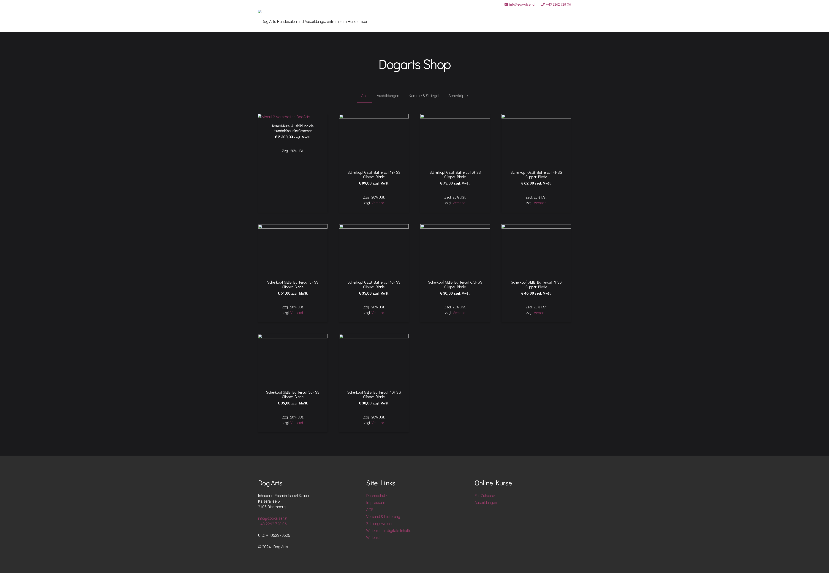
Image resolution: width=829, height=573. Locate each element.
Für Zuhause (485, 495)
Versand (296, 423)
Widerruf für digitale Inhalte (388, 530)
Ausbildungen (486, 502)
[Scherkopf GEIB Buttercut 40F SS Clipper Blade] (374, 337)
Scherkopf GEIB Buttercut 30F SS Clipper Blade (293, 394)
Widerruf (373, 537)
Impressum (375, 502)
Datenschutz (376, 495)
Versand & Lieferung (383, 516)
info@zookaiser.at (273, 518)
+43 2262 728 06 (272, 524)
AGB (369, 509)
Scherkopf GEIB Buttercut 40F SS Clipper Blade (374, 394)
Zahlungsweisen (379, 523)
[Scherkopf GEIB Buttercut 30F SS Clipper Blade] (292, 337)
